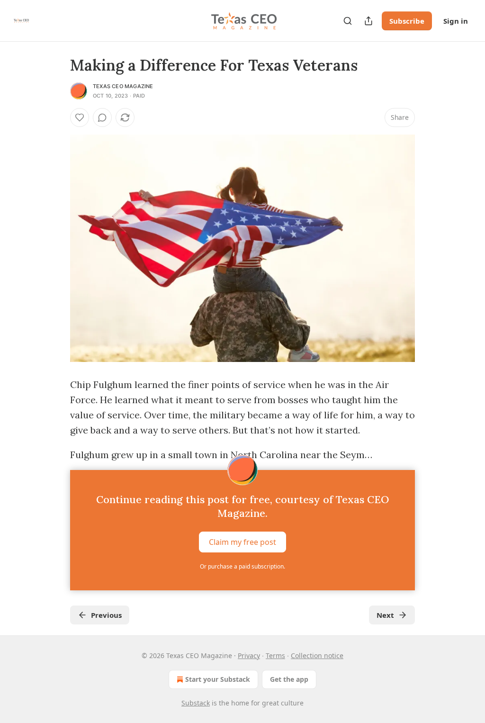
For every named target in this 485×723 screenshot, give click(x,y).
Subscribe (406, 21)
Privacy (249, 655)
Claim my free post (242, 542)
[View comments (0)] (102, 117)
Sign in (455, 21)
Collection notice (317, 655)
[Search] (347, 20)
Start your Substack (217, 679)
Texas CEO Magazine (123, 86)
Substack (195, 702)
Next (385, 615)
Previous (106, 615)
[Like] (79, 117)
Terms (275, 655)
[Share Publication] (368, 20)
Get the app (289, 679)
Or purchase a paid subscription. (242, 566)
